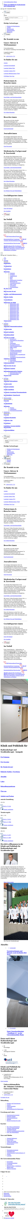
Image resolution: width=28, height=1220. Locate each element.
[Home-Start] (5, 259)
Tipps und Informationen (16, 361)
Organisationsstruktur (12, 1163)
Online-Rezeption (11, 1106)
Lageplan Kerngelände (9, 65)
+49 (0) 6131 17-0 (10, 56)
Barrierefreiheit (7, 1196)
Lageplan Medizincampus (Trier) (12, 73)
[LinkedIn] (5, 1178)
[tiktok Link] (5, 1189)
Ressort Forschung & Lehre (13, 1120)
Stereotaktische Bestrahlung (17, 340)
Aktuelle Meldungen (12, 1138)
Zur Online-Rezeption (9, 112)
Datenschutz (7, 1194)
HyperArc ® (13, 339)
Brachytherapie (13, 353)
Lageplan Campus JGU (9, 71)
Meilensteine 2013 (14, 316)
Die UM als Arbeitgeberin (13, 1126)
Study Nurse (13, 284)
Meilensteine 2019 (14, 309)
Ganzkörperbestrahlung (15, 351)
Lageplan (9, 1155)
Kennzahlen (10, 1161)
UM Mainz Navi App (9, 76)
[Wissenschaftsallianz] (15, 1210)
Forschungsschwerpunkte (13, 1115)
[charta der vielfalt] (9, 1218)
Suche (5, 15)
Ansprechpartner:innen (12, 1142)
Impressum (6, 1193)
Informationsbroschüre (15, 372)
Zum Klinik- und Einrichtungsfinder (12, 97)
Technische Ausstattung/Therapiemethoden (17, 356)
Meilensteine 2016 (14, 312)
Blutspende (9, 31)
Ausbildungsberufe (11, 1129)
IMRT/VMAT (13, 347)
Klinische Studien (11, 1116)
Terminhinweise (11, 1151)
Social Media (10, 1139)
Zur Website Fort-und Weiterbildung (13, 190)
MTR (11, 277)
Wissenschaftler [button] (7, 398)
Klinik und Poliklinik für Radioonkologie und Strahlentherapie (14, 5)
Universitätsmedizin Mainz (10, 2)
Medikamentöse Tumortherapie (17, 354)
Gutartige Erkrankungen (16, 350)
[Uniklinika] (15, 1205)
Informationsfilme (14, 374)
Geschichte (9, 1164)
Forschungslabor (14, 287)
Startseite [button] (6, 260)
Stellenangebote (11, 30)
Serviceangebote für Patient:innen (15, 1109)
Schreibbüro (13, 285)
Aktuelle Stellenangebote (13, 1128)
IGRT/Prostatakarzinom (16, 346)
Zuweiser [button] (6, 378)
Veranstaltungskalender (12, 1150)
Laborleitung (13, 409)
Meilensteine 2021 (14, 306)
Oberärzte (12, 273)
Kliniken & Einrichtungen (13, 26)
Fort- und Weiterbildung (13, 1132)
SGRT (11, 349)
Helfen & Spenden (11, 1168)
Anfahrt (9, 27)
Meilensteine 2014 (14, 315)
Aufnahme (9, 1107)
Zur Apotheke (7, 211)
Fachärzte (12, 274)
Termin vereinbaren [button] (8, 809)
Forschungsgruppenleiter (16, 410)
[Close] (4, 14)
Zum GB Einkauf (8, 208)
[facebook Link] (5, 1186)
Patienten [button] (6, 323)
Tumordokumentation (15, 283)
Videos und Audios (11, 1141)
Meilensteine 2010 (14, 319)
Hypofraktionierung (15, 344)
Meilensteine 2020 (14, 308)
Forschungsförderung (12, 1118)
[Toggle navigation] (16, 255)
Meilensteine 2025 (14, 304)
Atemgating (13, 343)
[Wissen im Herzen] (9, 1216)
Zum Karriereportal (8, 128)
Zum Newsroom (8, 146)
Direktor (12, 407)
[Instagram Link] (5, 1184)
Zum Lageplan (4, 1081)
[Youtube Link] (5, 1181)
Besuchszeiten (10, 29)
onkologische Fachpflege (16, 280)
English (9, 461)
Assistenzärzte (13, 276)
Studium (9, 1119)
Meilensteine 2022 (14, 305)
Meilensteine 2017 (14, 311)
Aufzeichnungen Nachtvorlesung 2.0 (16, 1153)
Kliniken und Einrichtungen (14, 1103)
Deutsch (9, 460)
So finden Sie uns (5, 1097)
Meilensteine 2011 (14, 318)
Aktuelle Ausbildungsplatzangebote (15, 1131)
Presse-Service (10, 1144)
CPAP (11, 342)
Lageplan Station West (9, 68)
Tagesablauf (13, 360)
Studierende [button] (7, 412)
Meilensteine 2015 (14, 313)
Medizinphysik (13, 281)
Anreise (6, 63)
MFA (11, 278)
